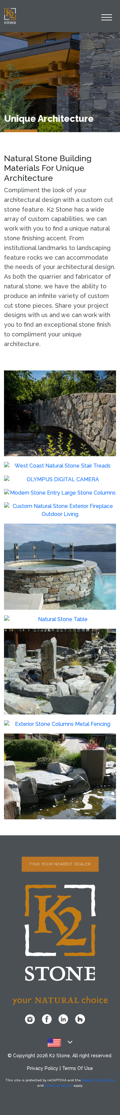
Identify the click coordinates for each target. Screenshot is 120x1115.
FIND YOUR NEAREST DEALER (60, 864)
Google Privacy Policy (98, 1080)
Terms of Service (59, 1085)
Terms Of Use (77, 1068)
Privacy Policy (42, 1068)
